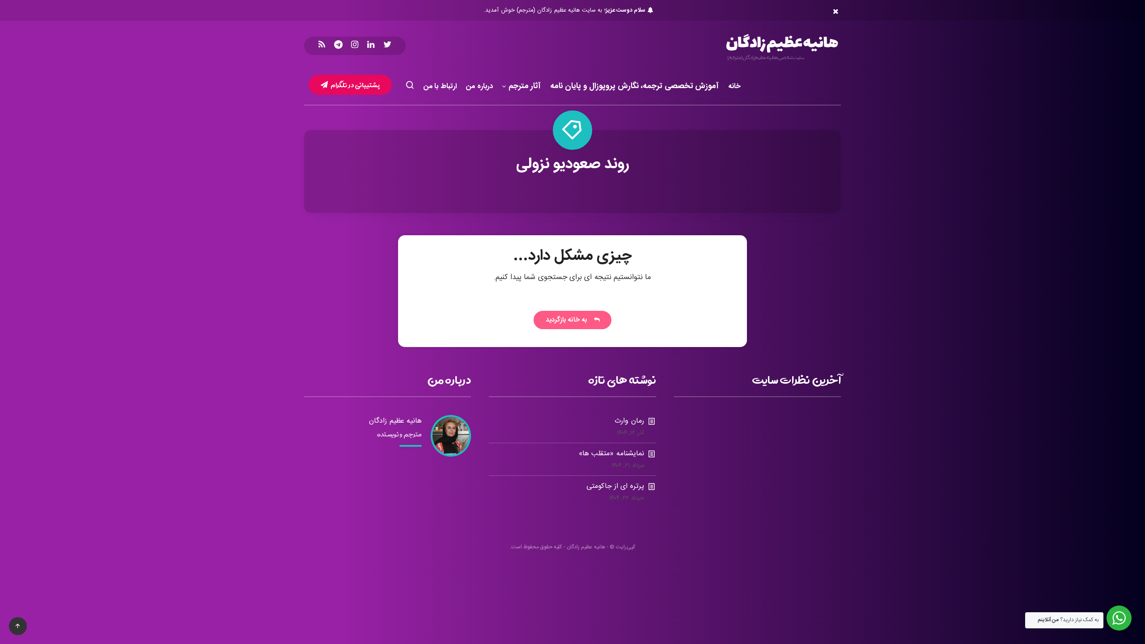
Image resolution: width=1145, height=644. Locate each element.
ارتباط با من (440, 86)
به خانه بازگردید (568, 320)
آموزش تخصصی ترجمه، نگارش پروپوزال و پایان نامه (634, 86)
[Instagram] (354, 46)
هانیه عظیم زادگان (395, 421)
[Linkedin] (370, 46)
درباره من (479, 86)
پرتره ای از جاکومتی (615, 486)
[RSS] (321, 46)
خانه (734, 86)
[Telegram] (338, 46)
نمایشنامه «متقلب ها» (611, 454)
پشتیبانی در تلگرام (355, 85)
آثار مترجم (525, 86)
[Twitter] (387, 46)
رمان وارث (629, 421)
